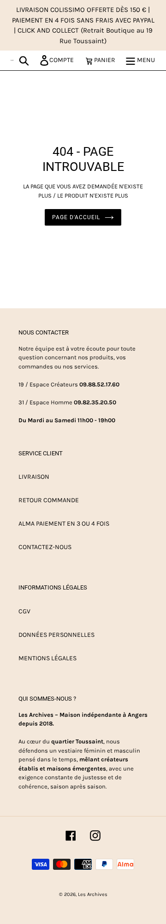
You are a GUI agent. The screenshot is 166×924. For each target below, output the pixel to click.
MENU (145, 60)
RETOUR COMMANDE (48, 500)
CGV (24, 611)
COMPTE (64, 60)
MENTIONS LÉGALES (47, 658)
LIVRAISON (33, 477)
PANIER (107, 60)
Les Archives (92, 894)
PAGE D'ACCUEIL (76, 217)
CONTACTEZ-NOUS (44, 547)
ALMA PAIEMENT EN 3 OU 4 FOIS (63, 523)
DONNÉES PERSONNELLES (56, 635)
